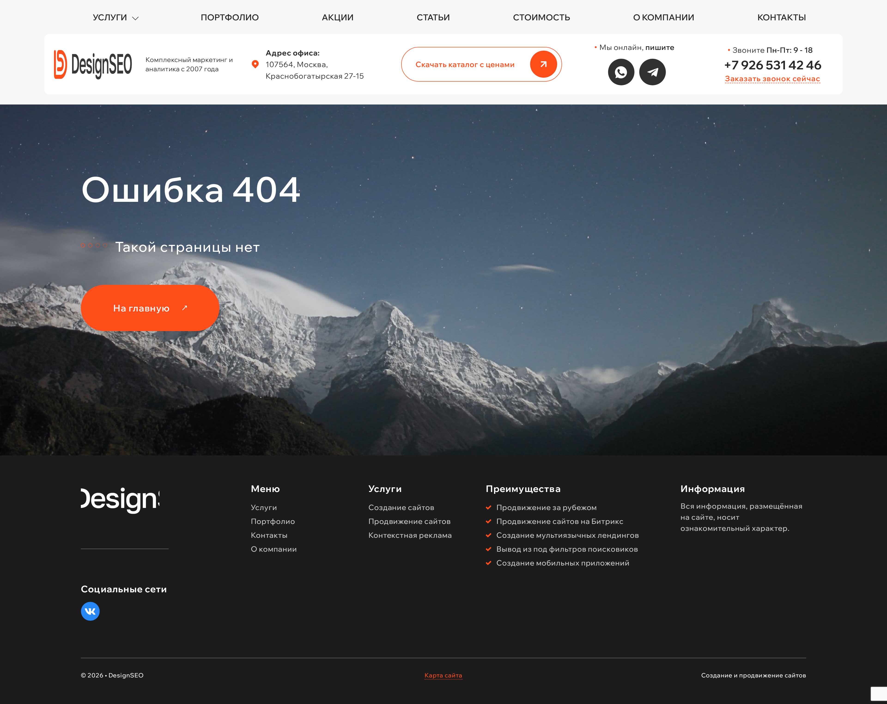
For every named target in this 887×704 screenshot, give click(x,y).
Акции (338, 17)
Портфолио (230, 17)
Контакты (781, 17)
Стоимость (541, 17)
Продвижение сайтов (409, 521)
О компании (663, 17)
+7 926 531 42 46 (773, 65)
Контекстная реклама (410, 535)
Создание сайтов (401, 507)
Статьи (433, 17)
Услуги (110, 17)
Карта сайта (443, 675)
